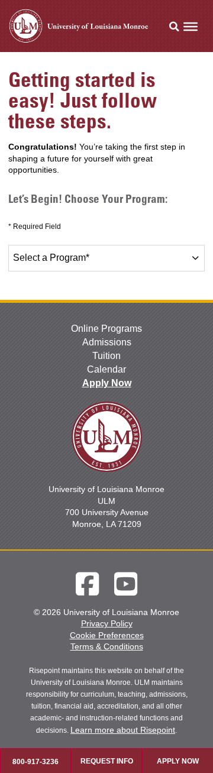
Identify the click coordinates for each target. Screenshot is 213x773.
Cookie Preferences (107, 635)
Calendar (106, 369)
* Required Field (34, 226)
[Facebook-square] (87, 584)
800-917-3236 (35, 762)
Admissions (106, 342)
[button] (174, 26)
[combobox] (106, 258)
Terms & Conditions (106, 646)
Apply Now (106, 383)
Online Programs (106, 329)
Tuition (106, 356)
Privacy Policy (107, 623)
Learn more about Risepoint (122, 730)
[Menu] (190, 27)
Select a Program (51, 258)
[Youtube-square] (125, 584)
